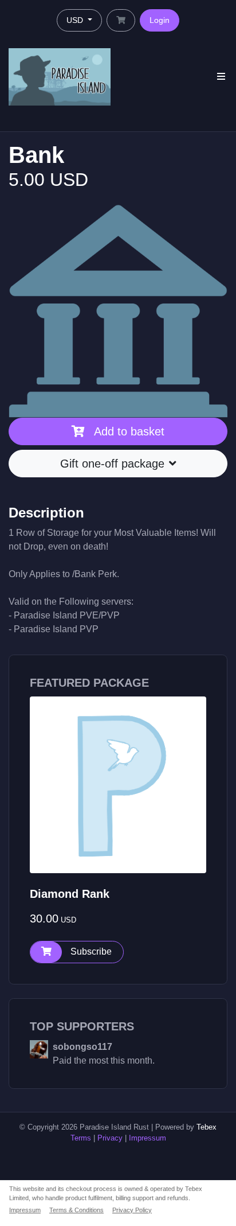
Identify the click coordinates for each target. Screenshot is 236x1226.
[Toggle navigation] (221, 76)
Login (160, 20)
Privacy (110, 1138)
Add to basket (129, 431)
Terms (80, 1138)
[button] (77, 952)
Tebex (206, 1127)
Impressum (147, 1138)
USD (75, 20)
